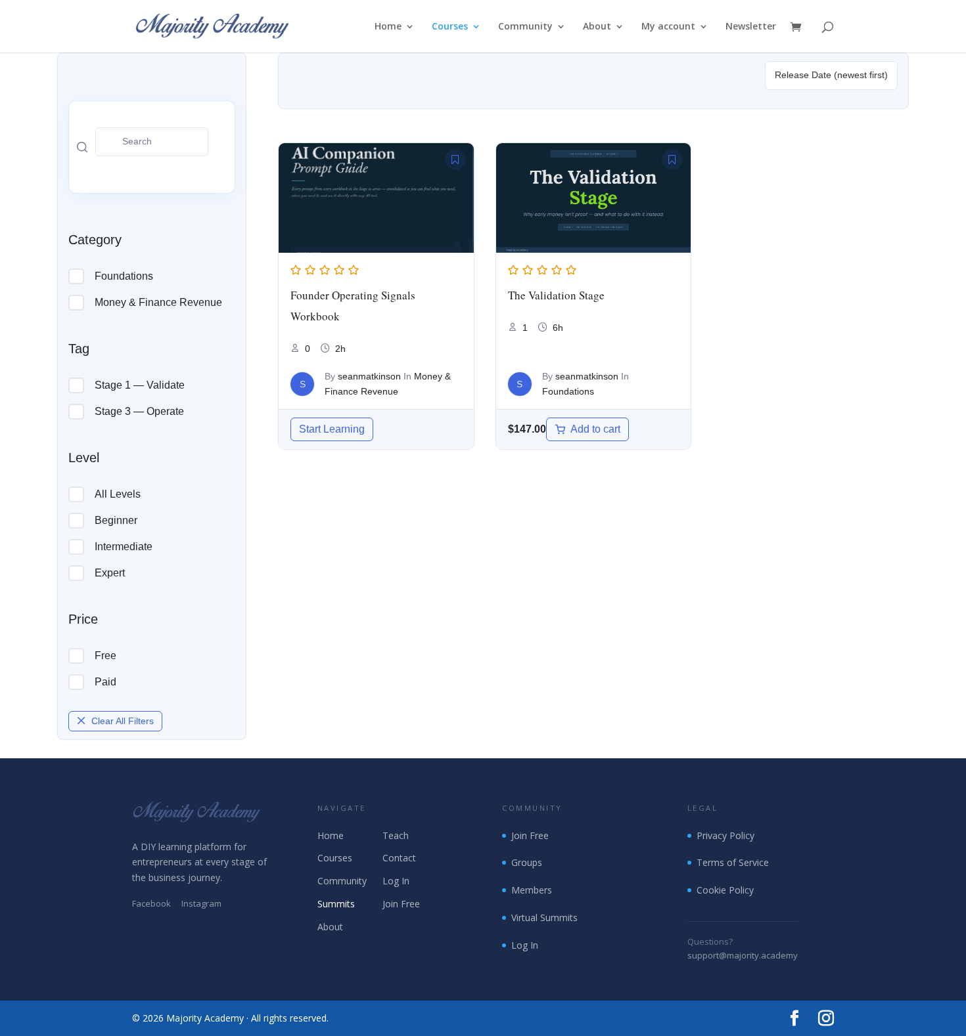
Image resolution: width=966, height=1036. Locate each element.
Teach (395, 835)
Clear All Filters (122, 721)
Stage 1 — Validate (140, 385)
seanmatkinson (369, 376)
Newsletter (750, 27)
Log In (395, 880)
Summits (336, 903)
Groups (526, 862)
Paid (105, 681)
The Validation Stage (556, 295)
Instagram (201, 903)
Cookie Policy (725, 890)
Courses (450, 27)
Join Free (401, 903)
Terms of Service (733, 862)
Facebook (151, 903)
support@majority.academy (742, 955)
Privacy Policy (725, 835)
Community (525, 27)
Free (105, 655)
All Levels (118, 494)
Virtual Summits (544, 917)
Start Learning (332, 429)
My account (668, 27)
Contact (399, 858)
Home (388, 27)
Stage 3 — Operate (139, 411)
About (597, 27)
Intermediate (123, 546)
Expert (110, 572)
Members (531, 890)
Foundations (124, 276)
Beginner (116, 520)
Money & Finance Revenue (158, 302)
